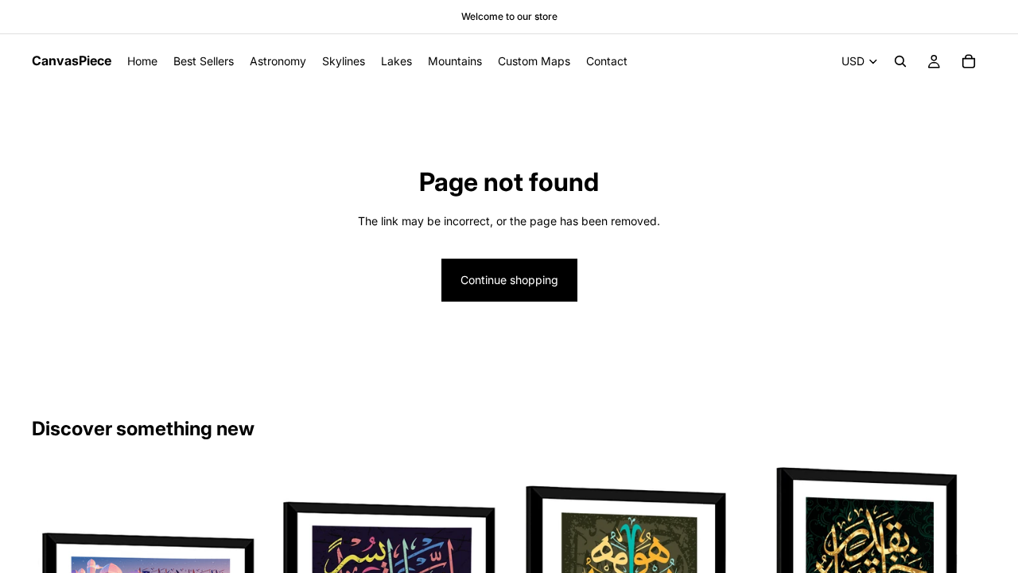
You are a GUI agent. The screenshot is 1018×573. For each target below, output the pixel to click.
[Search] (900, 61)
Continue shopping (509, 279)
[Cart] (968, 61)
